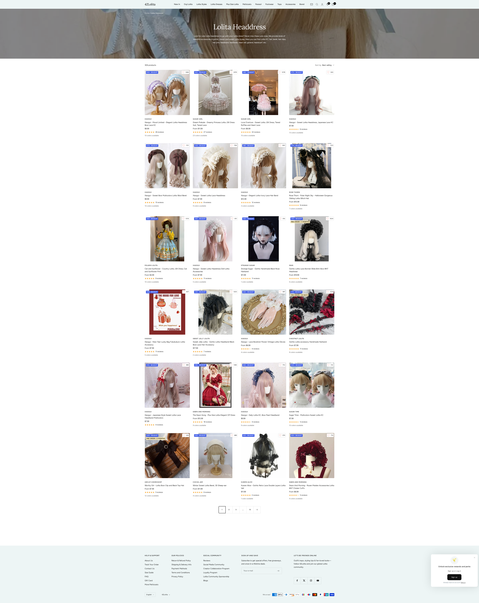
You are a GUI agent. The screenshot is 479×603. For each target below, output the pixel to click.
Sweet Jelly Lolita (201, 338)
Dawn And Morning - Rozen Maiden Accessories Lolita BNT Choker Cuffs (311, 486)
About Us (149, 560)
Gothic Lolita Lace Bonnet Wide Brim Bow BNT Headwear (308, 270)
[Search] (317, 4)
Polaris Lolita (151, 265)
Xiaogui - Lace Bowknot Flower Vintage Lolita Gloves (263, 342)
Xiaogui (148, 119)
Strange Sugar (248, 265)
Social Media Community (213, 564)
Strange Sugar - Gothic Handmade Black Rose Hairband (260, 270)
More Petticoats (151, 584)
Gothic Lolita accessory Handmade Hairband (308, 342)
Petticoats (247, 4)
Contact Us (149, 568)
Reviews (206, 560)
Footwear (269, 4)
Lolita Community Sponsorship (216, 576)
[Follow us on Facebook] (297, 580)
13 (250, 510)
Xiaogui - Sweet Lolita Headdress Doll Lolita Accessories (211, 270)
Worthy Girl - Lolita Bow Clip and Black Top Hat (164, 485)
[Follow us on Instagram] (310, 580)
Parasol (258, 4)
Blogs (205, 580)
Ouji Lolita (188, 4)
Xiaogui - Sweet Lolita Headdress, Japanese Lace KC (311, 122)
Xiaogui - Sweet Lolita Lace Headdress (209, 195)
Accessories (291, 4)
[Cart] (333, 4)
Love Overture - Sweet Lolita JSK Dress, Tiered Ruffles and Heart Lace (260, 123)
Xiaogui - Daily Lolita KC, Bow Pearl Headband (260, 415)
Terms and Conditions (181, 572)
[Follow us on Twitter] (304, 580)
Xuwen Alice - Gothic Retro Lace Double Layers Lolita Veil (263, 486)
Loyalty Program (210, 572)
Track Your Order (152, 564)
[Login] (322, 4)
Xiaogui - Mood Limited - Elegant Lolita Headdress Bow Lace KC (166, 123)
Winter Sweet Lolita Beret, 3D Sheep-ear (210, 485)
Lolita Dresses (216, 4)
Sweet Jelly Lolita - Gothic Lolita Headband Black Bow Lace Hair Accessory (213, 343)
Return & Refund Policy (181, 560)
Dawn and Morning (201, 412)
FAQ (146, 576)
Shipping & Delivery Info (181, 564)
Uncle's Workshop (153, 482)
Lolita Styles (201, 4)
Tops (280, 4)
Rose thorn (294, 192)
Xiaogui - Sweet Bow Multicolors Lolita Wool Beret (166, 195)
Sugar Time (294, 412)
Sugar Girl (198, 119)
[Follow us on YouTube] (317, 580)
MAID (291, 265)
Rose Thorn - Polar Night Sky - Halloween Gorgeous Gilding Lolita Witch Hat (310, 197)
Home (147, 13)
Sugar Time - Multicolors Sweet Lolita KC (306, 415)
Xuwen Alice (246, 482)
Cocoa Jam (198, 482)
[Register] (278, 571)
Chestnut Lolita (296, 338)
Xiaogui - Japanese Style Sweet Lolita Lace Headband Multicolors (163, 416)
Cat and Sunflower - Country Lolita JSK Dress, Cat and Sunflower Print (166, 270)
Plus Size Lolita (232, 4)
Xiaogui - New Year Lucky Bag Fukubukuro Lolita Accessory (165, 343)
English (149, 595)
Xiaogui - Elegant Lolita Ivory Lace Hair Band (259, 195)
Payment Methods (179, 568)
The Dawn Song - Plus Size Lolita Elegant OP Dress (214, 415)
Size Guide (149, 572)
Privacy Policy (177, 576)
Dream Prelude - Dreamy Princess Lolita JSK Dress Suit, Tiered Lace (214, 123)
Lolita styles (240, 39)
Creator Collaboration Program (216, 568)
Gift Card (149, 580)
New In (177, 4)
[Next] (256, 509)
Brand (301, 4)
